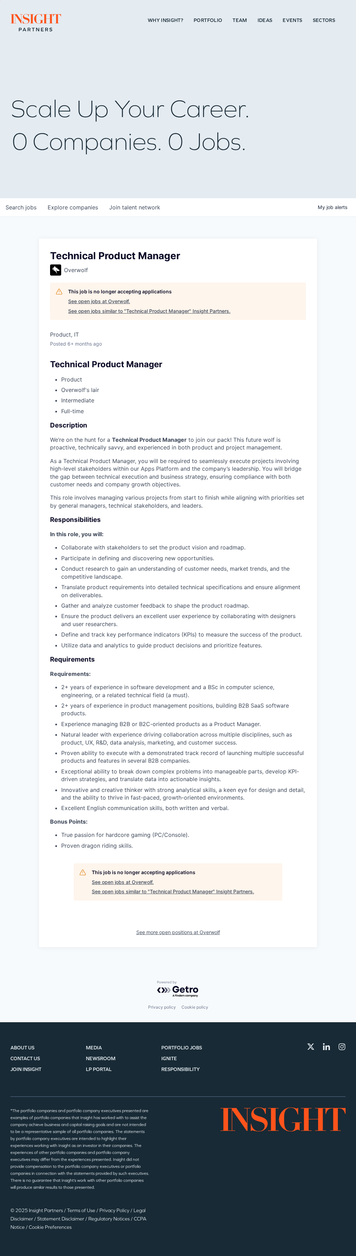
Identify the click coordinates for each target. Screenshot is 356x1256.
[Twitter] (310, 1046)
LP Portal (99, 1069)
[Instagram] (342, 1046)
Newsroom (100, 1059)
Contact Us (25, 1059)
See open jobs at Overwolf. (99, 301)
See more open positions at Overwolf (178, 932)
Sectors (324, 20)
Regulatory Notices (109, 1219)
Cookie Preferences (50, 1227)
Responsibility (180, 1069)
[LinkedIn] (326, 1046)
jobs (21, 207)
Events (292, 20)
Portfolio (208, 20)
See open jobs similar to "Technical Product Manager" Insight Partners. (149, 311)
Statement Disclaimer (61, 1219)
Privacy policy (162, 1007)
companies (73, 207)
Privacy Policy (114, 1210)
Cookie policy (194, 1007)
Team (240, 20)
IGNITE (169, 1059)
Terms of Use (81, 1210)
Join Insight (25, 1069)
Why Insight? (165, 20)
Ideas (265, 20)
